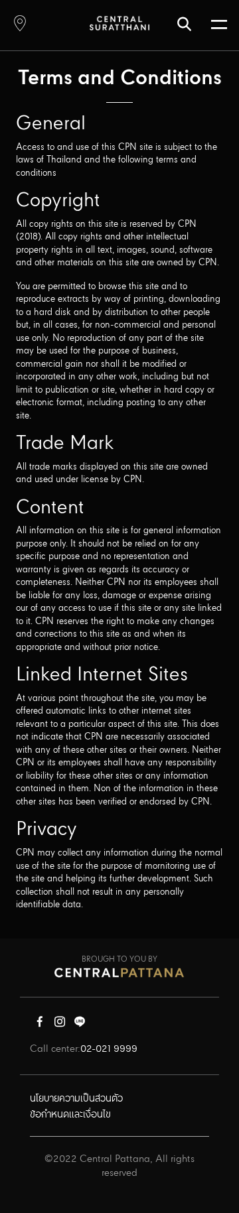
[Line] (79, 1024)
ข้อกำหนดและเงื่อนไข (70, 1115)
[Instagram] (59, 1024)
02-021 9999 (108, 1049)
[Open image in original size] (119, 23)
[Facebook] (39, 1024)
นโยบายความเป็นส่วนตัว (76, 1099)
